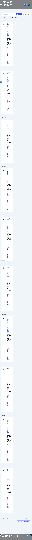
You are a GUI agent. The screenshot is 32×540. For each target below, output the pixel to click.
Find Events (19, 14)
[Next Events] (4, 17)
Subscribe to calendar (23, 521)
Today (6, 17)
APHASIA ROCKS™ (12, 536)
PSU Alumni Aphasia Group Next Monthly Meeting (9, 40)
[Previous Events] (2, 17)
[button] (11, 8)
